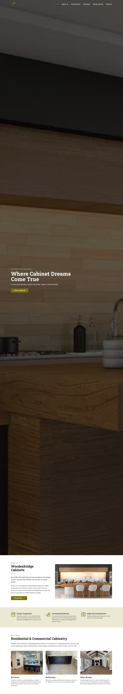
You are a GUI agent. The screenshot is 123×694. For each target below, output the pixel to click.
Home (57, 4)
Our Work (86, 4)
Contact (109, 4)
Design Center (98, 4)
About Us (65, 4)
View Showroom (19, 290)
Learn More (19, 598)
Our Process (75, 4)
